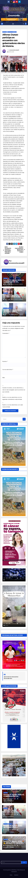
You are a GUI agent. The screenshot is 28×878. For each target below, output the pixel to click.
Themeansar (14, 871)
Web (3, 377)
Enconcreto (14, 15)
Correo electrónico (7, 369)
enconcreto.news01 (14, 50)
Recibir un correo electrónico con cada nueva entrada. (12, 406)
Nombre (5, 361)
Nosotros (16, 875)
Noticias (5, 278)
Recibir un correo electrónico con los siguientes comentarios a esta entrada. (12, 398)
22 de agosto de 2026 (10, 798)
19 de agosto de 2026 (10, 845)
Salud (10, 308)
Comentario (5, 333)
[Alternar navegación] (13, 24)
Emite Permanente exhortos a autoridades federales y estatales (8, 250)
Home (11, 875)
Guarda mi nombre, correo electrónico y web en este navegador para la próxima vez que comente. (13, 390)
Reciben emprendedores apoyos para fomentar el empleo (19, 249)
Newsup (22, 869)
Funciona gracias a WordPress (10, 869)
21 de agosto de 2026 (10, 814)
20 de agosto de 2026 (10, 829)
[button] (23, 23)
